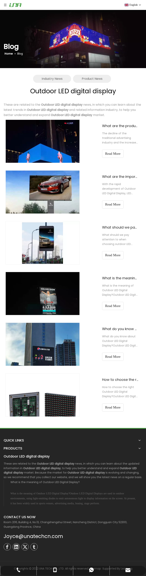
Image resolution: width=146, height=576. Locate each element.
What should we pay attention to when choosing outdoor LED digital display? (120, 227)
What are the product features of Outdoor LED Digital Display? (120, 125)
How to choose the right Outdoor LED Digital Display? (120, 379)
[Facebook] (7, 546)
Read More (113, 153)
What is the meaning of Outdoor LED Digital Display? (120, 278)
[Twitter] (25, 546)
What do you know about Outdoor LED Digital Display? (120, 328)
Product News (92, 79)
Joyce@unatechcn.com (33, 536)
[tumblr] (34, 546)
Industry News (52, 79)
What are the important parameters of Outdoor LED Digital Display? (120, 176)
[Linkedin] (16, 546)
